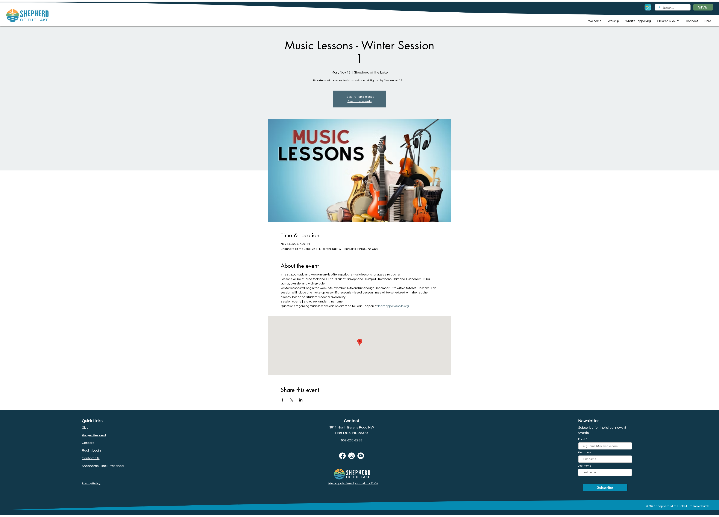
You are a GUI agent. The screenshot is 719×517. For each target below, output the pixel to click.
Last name (584, 465)
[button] (594, 21)
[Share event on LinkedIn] (301, 399)
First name (584, 452)
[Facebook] (342, 455)
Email (582, 439)
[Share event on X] (291, 399)
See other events (360, 101)
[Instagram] (351, 455)
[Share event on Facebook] (282, 399)
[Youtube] (360, 455)
